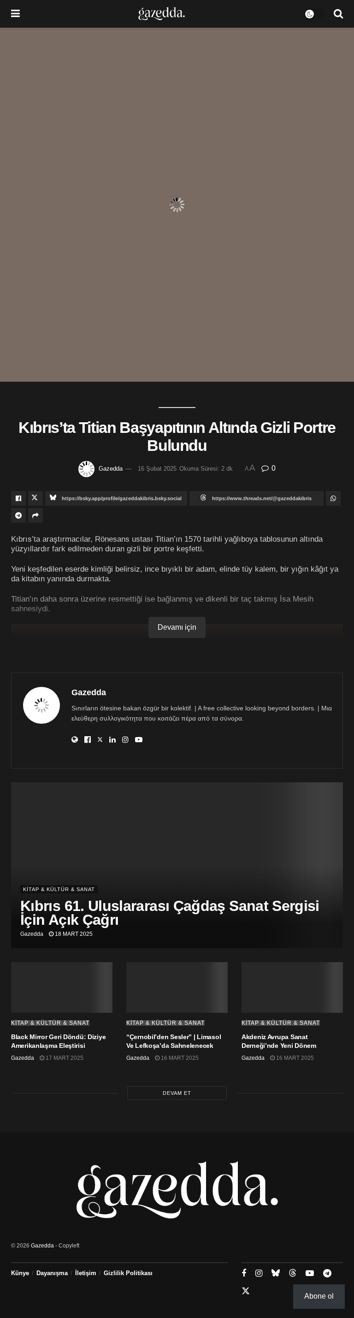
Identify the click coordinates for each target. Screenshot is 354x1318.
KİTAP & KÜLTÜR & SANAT (59, 889)
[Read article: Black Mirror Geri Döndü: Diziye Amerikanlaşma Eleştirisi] (61, 987)
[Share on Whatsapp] (333, 498)
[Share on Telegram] (18, 515)
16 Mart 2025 (179, 1058)
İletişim (85, 1273)
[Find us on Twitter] (246, 1291)
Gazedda (111, 468)
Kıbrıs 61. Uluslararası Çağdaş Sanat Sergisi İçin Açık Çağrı (169, 913)
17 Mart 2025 (63, 1058)
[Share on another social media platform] (35, 515)
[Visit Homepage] (162, 14)
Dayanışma (52, 1273)
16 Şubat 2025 (157, 468)
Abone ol (319, 1296)
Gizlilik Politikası (128, 1273)
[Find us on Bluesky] (275, 1273)
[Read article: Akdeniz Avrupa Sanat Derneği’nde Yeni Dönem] (292, 987)
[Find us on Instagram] (258, 1273)
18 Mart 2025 (73, 934)
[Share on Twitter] (35, 498)
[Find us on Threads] (292, 1273)
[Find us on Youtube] (310, 1273)
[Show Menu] (15, 14)
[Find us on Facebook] (244, 1273)
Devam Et (177, 1093)
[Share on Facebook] (18, 498)
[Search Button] (338, 14)
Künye (20, 1273)
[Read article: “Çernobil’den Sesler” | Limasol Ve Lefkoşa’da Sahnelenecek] (177, 987)
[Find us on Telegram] (327, 1273)
